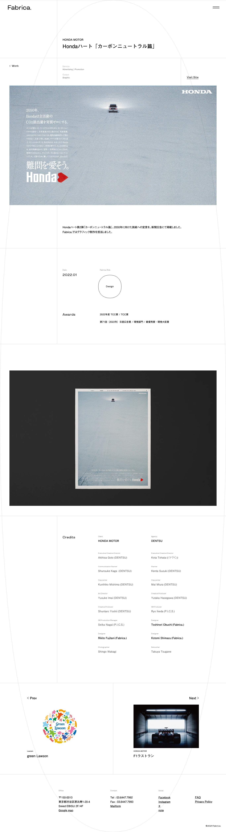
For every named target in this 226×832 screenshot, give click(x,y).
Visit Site (193, 77)
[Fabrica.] (19, 7)
